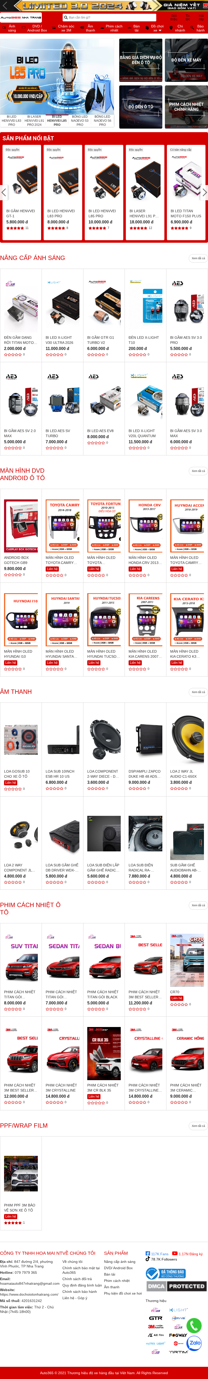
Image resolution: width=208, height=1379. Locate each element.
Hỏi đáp (201, 17)
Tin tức (188, 17)
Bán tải (109, 1274)
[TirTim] (178, 1352)
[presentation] (4, 76)
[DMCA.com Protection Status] (177, 1286)
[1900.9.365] (194, 1325)
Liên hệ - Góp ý (74, 1298)
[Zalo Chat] (194, 1343)
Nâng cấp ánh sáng (119, 1262)
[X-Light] (178, 1310)
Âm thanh (111, 1287)
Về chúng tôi (72, 1262)
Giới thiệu (173, 17)
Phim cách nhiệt (117, 1281)
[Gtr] (156, 1318)
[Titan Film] (178, 1326)
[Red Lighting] (178, 1343)
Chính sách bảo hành (79, 1292)
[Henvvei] (178, 1318)
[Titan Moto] (156, 1352)
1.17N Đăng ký (190, 1254)
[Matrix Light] (156, 1343)
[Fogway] (178, 1335)
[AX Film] (156, 1335)
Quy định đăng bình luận (82, 1285)
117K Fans (159, 1254)
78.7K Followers (163, 1259)
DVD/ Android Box (118, 1268)
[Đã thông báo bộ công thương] (166, 1273)
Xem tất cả (198, 258)
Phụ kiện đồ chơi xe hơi (123, 1293)
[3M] (156, 1326)
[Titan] (156, 1310)
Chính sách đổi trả (77, 1279)
